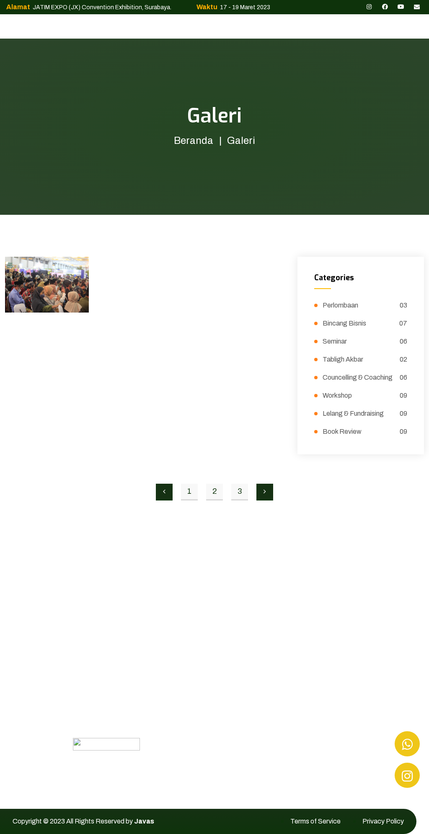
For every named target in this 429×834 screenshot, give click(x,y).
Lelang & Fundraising (365, 413)
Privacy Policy (383, 821)
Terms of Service (315, 821)
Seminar (365, 341)
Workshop (365, 395)
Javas (144, 821)
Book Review (365, 431)
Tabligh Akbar (365, 359)
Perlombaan (365, 305)
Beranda (193, 140)
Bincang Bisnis (365, 323)
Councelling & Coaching (365, 377)
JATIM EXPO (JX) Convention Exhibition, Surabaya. (101, 7)
